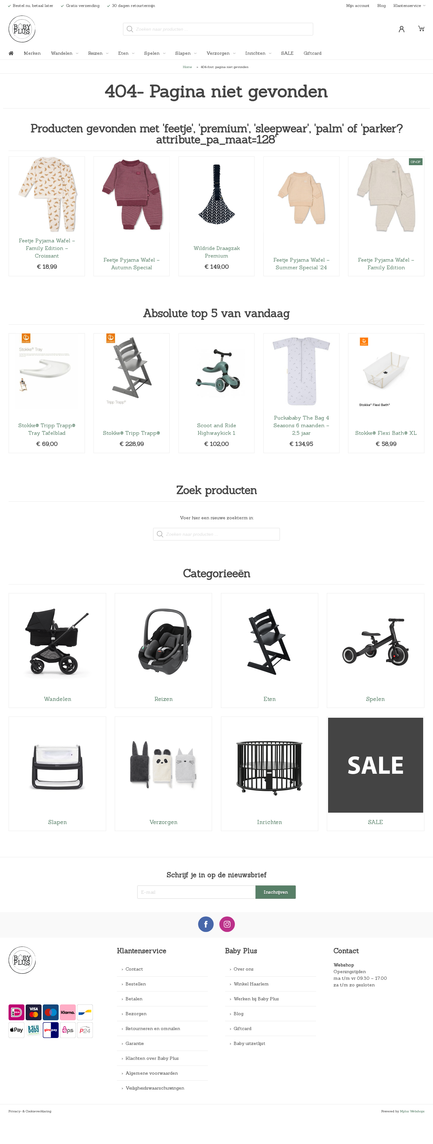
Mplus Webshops (412, 1111)
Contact (134, 969)
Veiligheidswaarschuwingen (155, 1088)
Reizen (96, 53)
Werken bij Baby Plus (256, 999)
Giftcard (312, 53)
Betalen (134, 999)
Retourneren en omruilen (153, 1028)
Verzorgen (218, 53)
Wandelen (62, 53)
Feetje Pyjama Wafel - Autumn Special (131, 216)
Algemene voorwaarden (152, 1073)
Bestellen (136, 984)
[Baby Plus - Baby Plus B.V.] (22, 29)
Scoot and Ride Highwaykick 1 (216, 393)
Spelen (152, 53)
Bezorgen (136, 1013)
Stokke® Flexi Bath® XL (386, 393)
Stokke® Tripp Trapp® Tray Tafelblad (46, 393)
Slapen (183, 53)
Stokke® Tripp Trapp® (131, 393)
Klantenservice (407, 5)
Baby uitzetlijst (249, 1043)
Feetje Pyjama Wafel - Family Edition (386, 216)
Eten (124, 53)
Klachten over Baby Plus (152, 1058)
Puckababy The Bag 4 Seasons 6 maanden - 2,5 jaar (301, 393)
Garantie (135, 1043)
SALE (287, 53)
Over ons (244, 969)
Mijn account (358, 5)
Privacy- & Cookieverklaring (30, 1111)
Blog (381, 5)
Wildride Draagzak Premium (216, 216)
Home (187, 67)
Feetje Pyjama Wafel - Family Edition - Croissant (46, 216)
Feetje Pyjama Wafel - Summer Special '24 (301, 216)
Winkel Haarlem (251, 984)
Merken (32, 53)
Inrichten (256, 53)
